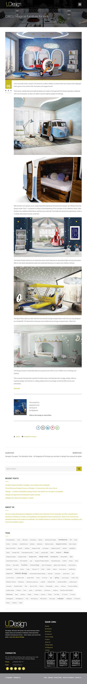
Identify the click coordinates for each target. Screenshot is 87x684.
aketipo (40, 540)
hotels (48, 569)
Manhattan (21, 582)
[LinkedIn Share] (48, 428)
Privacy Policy (58, 677)
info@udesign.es (17, 665)
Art (71, 540)
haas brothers (72, 565)
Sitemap (50, 677)
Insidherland (72, 569)
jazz (73, 573)
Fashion (65, 561)
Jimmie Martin (10, 578)
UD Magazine (9, 598)
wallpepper (69, 598)
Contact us (78, 677)
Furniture (24, 565)
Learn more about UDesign (16, 637)
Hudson (55, 569)
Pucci (24, 590)
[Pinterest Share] (53, 428)
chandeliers (72, 548)
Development (54, 556)
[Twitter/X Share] (43, 428)
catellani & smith (55, 548)
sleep (16, 594)
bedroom (32, 544)
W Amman (77, 598)
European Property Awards (42, 561)
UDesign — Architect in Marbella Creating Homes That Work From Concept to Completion (34, 491)
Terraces (36, 594)
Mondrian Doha (18, 586)
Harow (16, 569)
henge (28, 569)
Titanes (50, 594)
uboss (18, 436)
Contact (47, 650)
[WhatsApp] (23, 668)
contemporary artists (27, 552)
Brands (47, 626)
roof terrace (47, 590)
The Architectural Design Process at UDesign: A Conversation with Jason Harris (31, 488)
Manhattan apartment (32, 582)
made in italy (74, 578)
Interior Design (49, 637)
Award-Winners (24, 544)
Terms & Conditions (68, 677)
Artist (75, 540)
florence (8, 565)
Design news (33, 556)
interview (50, 573)
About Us (47, 642)
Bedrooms (40, 544)
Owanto (41, 586)
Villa (27, 598)
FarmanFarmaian (55, 561)
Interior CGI (9, 573)
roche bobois (38, 590)
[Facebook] (7, 668)
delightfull (58, 552)
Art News (14, 544)
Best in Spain (72, 544)
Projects (19, 590)
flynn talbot (16, 565)
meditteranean (73, 582)
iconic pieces (62, 569)
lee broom (44, 578)
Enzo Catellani (23, 561)
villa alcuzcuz (34, 598)
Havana (22, 569)
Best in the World (10, 548)
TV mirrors (65, 594)
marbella (42, 582)
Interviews (57, 573)
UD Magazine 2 (19, 598)
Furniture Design (34, 565)
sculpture (55, 590)
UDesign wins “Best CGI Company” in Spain (19, 498)
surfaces (22, 594)
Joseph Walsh (30, 578)
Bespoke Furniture (30, 436)
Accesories (33, 540)
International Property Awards (37, 573)
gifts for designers (47, 565)
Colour (8, 552)
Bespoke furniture (61, 544)
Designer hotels (22, 556)
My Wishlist (48, 629)
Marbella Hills (51, 582)
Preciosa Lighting (72, 586)
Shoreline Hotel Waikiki (66, 590)
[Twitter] (15, 668)
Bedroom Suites (49, 544)
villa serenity (43, 598)
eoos (31, 561)
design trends (43, 556)
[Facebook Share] (38, 428)
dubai (71, 556)
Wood (20, 603)
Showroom (48, 631)
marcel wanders (62, 582)
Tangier (29, 594)
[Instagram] (11, 668)
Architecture (62, 540)
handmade (9, 569)
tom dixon (56, 594)
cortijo (37, 552)
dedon (52, 552)
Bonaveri (20, 548)
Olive (26, 586)
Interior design (21, 573)
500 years (25, 540)
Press (45, 677)
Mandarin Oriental (11, 582)
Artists (8, 544)
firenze (71, 561)
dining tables (63, 556)
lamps (38, 578)
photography (49, 586)
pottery (57, 586)
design (66, 552)
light (51, 578)
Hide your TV (35, 569)
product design (10, 590)
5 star (18, 540)
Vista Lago (52, 598)
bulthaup (27, 548)
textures (43, 594)
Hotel (42, 569)
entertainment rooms (12, 561)
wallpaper (60, 598)
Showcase (9, 594)
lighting (57, 578)
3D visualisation (10, 540)
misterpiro (9, 586)
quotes (30, 590)
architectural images (50, 540)
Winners (14, 603)
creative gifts (44, 552)
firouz (76, 561)
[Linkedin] (19, 668)
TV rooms (72, 594)
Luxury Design (65, 578)
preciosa (63, 586)
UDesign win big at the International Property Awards (22, 495)
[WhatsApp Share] (57, 428)
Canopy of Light (36, 548)
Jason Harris (66, 573)
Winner (8, 603)
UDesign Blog (49, 645)
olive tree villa (33, 586)
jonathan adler (20, 578)
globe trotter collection (60, 565)
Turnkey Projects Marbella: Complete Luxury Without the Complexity (27, 485)
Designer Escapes (11, 556)
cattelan (64, 548)
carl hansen (45, 548)
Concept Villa (15, 552)
